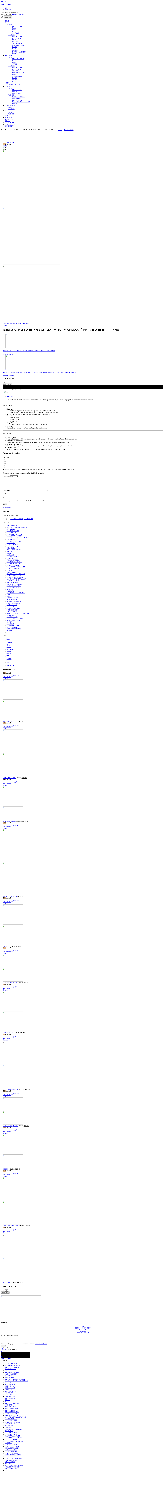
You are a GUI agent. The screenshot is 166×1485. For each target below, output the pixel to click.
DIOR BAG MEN (12, 610)
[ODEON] (83, 1151)
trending (11, 664)
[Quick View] (14, 677)
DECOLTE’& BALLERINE (21, 102)
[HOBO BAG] (83, 1257)
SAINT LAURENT (18, 45)
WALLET (10, 551)
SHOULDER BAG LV (14, 586)
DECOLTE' (10, 591)
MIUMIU (15, 50)
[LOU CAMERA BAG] (83, 862)
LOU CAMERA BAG (10, 896)
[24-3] (5, 146)
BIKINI (7, 83)
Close (3, 1349)
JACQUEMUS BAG (13, 603)
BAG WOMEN (68, 130)
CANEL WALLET (12, 558)
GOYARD (15, 33)
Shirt (22, 14)
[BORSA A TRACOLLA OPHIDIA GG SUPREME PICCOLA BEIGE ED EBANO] (4, 347)
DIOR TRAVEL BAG (13, 620)
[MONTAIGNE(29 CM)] (83, 1111)
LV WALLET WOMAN (14, 534)
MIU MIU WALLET (13, 539)
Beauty (8, 639)
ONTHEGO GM (8, 1032)
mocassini (9, 630)
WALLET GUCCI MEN (14, 536)
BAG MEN (10, 624)
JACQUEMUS (17, 43)
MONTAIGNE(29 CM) (10, 1126)
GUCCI (14, 31)
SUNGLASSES (10, 105)
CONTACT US (9, 126)
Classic (8, 640)
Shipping (83, 1331)
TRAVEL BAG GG (13, 546)
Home (60, 130)
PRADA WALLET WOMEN (16, 593)
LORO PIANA (17, 90)
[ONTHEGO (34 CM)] (83, 803)
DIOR (14, 28)
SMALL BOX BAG (9, 778)
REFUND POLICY (83, 1332)
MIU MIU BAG (12, 529)
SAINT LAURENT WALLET (16, 579)
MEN (10, 24)
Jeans (8, 655)
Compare (5, 325)
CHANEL (15, 41)
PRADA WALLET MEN (14, 541)
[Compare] (17, 677)
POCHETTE (7, 946)
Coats (8, 645)
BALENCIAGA (17, 38)
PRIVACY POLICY (83, 1329)
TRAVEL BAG (11, 606)
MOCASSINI (16, 93)
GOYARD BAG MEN (14, 601)
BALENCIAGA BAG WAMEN (17, 527)
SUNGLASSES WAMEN (15, 577)
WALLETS (8, 55)
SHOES (7, 86)
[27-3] (31, 321)
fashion (10, 649)
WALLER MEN (12, 525)
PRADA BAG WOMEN (14, 562)
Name (5, 493)
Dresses (9, 647)
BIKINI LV (10, 594)
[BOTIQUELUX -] (6, 4)
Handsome (9, 651)
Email (5, 497)
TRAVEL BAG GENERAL (15, 618)
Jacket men (9, 653)
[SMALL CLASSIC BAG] (83, 1064)
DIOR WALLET (12, 599)
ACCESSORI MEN (13, 598)
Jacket (19, 14)
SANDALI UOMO (13, 581)
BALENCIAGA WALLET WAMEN (18, 537)
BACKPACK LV (12, 617)
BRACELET (9, 117)
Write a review (7, 507)
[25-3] (31, 264)
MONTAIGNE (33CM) (10, 983)
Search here (4, 12)
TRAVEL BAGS (10, 124)
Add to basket (7, 384)
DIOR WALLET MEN (14, 629)
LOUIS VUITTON (18, 26)
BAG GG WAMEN (16, 519)
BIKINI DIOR (11, 615)
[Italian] (3, 1294)
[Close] (3, 520)
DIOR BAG (10, 589)
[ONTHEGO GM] (83, 1011)
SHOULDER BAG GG (14, 575)
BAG (8, 596)
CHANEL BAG (12, 548)
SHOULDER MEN (13, 565)
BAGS (7, 23)
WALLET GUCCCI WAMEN (16, 567)
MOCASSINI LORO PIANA (16, 574)
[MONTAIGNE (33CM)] (83, 968)
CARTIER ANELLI (13, 532)
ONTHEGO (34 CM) (9, 821)
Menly (9, 658)
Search (6, 17)
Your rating (6, 476)
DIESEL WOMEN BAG (14, 550)
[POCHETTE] (83, 924)
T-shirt (8, 662)
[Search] (5, 3)
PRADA (15, 29)
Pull (7, 660)
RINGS (7, 115)
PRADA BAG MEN (13, 531)
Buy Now (83, 387)
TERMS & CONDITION (83, 1328)
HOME (7, 21)
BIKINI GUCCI (12, 605)
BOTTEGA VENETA (19, 52)
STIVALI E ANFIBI (18, 97)
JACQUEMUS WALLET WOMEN (18, 613)
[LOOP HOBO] (83, 699)
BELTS (7, 110)
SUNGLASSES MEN (13, 608)
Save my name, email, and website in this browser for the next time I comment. (29, 501)
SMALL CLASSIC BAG (11, 1089)
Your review (7, 490)
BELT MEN (10, 555)
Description (10, 396)
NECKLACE (9, 119)
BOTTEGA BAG (12, 612)
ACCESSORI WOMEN (14, 587)
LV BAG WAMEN (13, 544)
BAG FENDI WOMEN (14, 563)
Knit (7, 656)
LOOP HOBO (7, 721)
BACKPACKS (9, 122)
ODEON (6, 1169)
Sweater (14, 14)
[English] (1, 1294)
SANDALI (15, 91)
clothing (10, 642)
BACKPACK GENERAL (15, 584)
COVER (7, 121)
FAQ (83, 1326)
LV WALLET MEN (13, 625)
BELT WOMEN (12, 627)
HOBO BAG (7, 1282)
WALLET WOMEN (13, 582)
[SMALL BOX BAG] (83, 753)
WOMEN (11, 35)
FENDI (14, 54)
